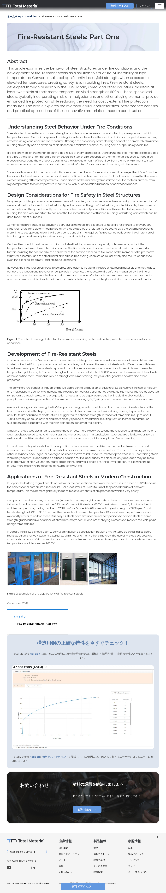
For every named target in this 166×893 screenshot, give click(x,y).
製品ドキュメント (137, 854)
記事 (130, 848)
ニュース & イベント (138, 872)
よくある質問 (100, 866)
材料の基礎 (99, 860)
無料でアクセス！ (83, 886)
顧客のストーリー (103, 854)
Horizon (35, 757)
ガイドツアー (135, 860)
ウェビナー (134, 866)
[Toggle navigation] (159, 6)
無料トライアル (120, 6)
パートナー (64, 860)
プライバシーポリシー (106, 883)
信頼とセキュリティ (69, 854)
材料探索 (98, 872)
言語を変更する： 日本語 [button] (21, 851)
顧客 (61, 866)
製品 (96, 848)
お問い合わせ (87, 809)
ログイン (144, 6)
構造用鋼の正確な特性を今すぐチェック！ (83, 643)
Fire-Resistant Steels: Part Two (37, 624)
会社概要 (63, 848)
